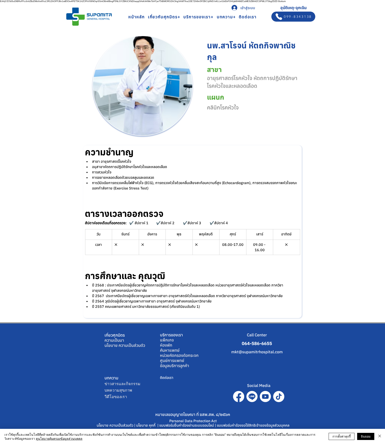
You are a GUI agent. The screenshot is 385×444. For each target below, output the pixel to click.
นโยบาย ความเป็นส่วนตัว (124, 345)
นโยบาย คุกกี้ (146, 425)
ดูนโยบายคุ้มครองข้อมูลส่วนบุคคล (59, 438)
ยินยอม (366, 436)
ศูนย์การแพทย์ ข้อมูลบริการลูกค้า (174, 363)
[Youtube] (265, 396)
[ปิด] (379, 436)
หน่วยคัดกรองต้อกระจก (179, 355)
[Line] (252, 396)
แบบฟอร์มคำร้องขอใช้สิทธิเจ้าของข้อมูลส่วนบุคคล (253, 425)
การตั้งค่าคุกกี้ (341, 436)
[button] (164, 16)
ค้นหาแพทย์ (170, 350)
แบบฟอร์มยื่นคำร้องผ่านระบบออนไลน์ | (188, 425)
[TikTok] (278, 396)
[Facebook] (238, 396)
